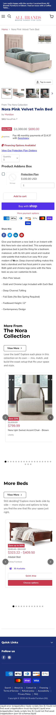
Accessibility (43, 691)
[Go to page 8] (24, 461)
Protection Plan (30, 174)
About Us (18, 687)
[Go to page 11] (32, 461)
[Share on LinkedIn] (15, 235)
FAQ (36, 694)
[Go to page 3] (11, 461)
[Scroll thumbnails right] (51, 93)
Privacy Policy (24, 694)
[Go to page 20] (28, 464)
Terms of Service (11, 691)
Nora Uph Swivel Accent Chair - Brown (28, 430)
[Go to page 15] (42, 461)
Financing (44, 687)
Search (8, 687)
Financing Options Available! (20, 145)
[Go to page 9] (26, 461)
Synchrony (23, 138)
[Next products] (51, 417)
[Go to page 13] (37, 461)
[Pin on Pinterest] (21, 235)
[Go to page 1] (6, 461)
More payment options (28, 213)
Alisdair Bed (14, 557)
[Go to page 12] (34, 461)
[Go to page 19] (25, 464)
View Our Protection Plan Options (19, 150)
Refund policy (28, 691)
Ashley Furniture (15, 562)
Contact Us (31, 687)
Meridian (9, 114)
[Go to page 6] (18, 461)
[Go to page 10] (29, 461)
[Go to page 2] (8, 461)
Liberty (11, 435)
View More (13, 348)
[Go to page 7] (21, 461)
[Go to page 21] (30, 464)
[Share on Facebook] (4, 235)
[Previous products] (5, 417)
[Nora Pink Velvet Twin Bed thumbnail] (7, 93)
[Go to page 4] (13, 461)
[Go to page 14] (40, 461)
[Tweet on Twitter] (9, 235)
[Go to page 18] (50, 461)
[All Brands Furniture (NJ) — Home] (28, 18)
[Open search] (9, 16)
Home (5, 29)
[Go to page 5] (16, 461)
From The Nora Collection (15, 104)
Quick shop (31, 575)
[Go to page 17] (48, 461)
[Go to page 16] (45, 461)
